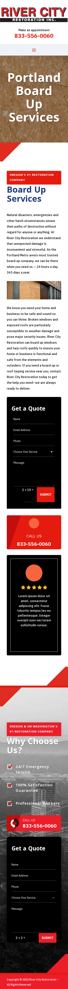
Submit (46, 494)
